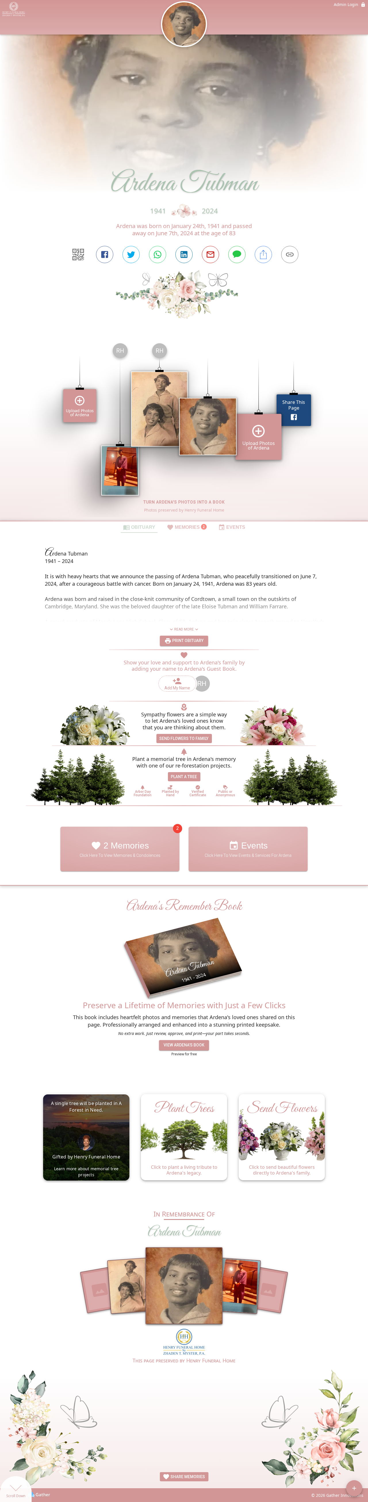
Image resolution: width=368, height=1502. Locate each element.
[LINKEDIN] (184, 254)
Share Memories (187, 1476)
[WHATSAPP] (157, 254)
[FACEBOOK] (104, 254)
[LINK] (289, 254)
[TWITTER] (131, 254)
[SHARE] (263, 254)
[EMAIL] (210, 254)
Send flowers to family (183, 738)
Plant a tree (184, 776)
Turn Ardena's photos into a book (184, 502)
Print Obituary (187, 640)
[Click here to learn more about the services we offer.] (184, 1343)
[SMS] (237, 254)
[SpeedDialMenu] (354, 1488)
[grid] (184, 429)
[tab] (139, 527)
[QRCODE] (78, 254)
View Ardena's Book (184, 1045)
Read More (184, 629)
